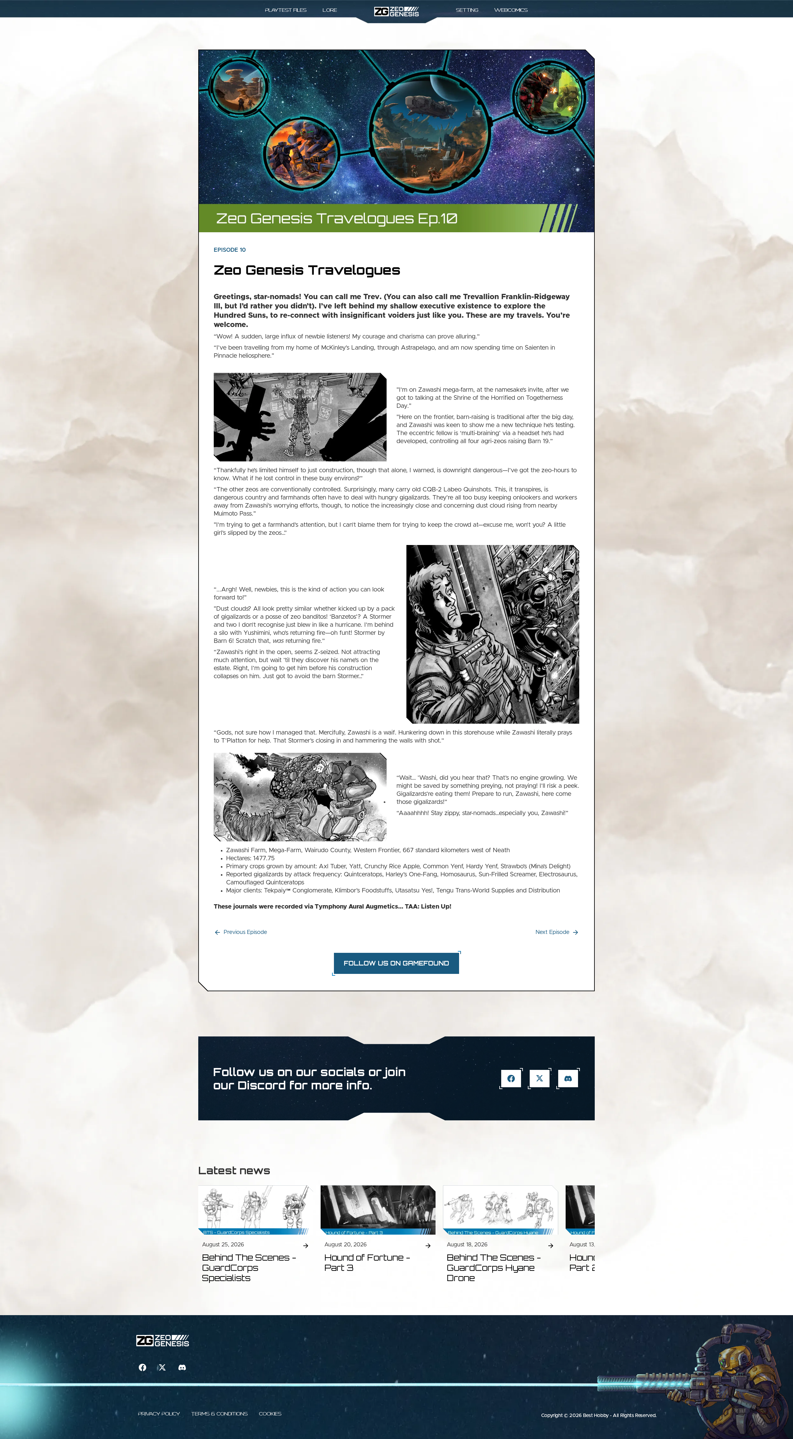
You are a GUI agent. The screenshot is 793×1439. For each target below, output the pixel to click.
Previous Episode (245, 932)
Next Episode (552, 932)
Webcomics (511, 10)
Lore (330, 10)
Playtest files (286, 10)
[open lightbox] (300, 417)
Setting (467, 10)
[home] (397, 11)
